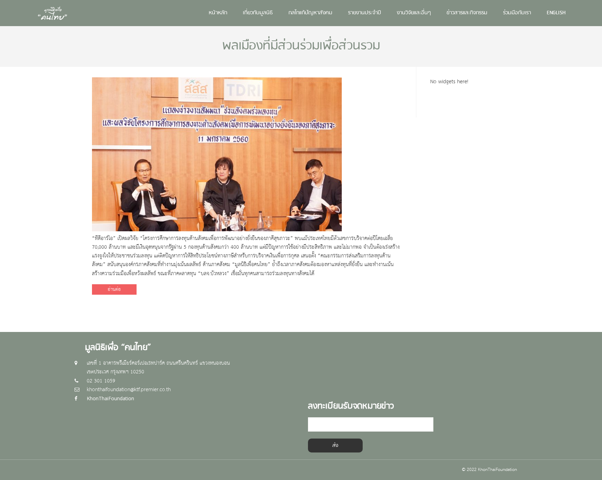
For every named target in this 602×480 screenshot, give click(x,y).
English (556, 13)
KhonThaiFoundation (110, 398)
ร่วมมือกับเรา (517, 13)
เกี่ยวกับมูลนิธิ (258, 13)
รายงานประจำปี (364, 13)
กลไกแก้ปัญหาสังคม (310, 13)
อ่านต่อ (114, 289)
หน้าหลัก (218, 13)
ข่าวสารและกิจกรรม (467, 13)
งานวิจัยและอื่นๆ (414, 13)
